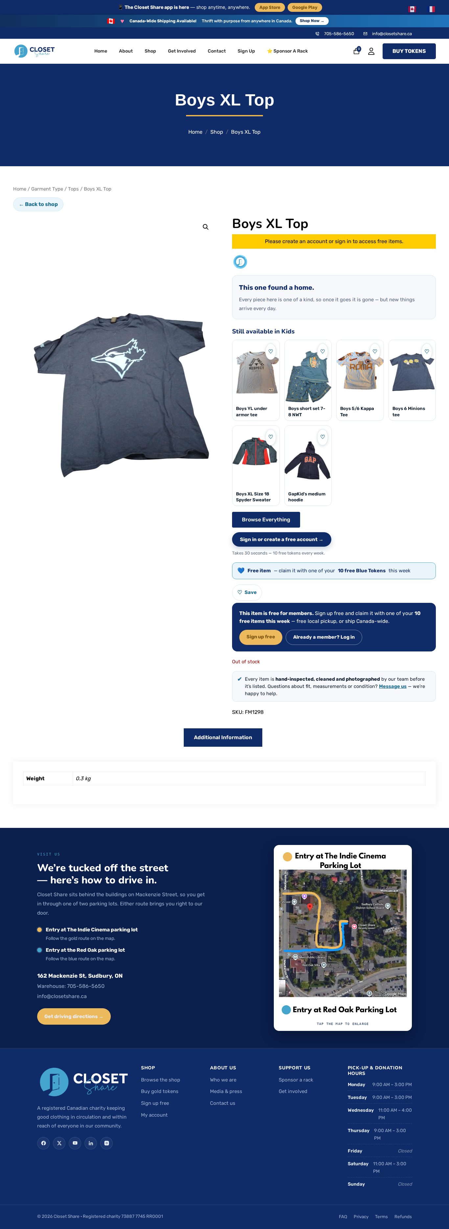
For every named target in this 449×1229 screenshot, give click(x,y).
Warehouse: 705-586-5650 (71, 986)
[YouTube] (75, 1143)
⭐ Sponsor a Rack (287, 51)
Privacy (361, 1216)
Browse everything (266, 519)
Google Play (305, 7)
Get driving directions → (74, 1016)
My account (154, 1115)
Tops (73, 189)
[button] (206, 227)
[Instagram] (106, 1143)
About (126, 51)
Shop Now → (312, 20)
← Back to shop (38, 204)
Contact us (222, 1103)
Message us (393, 686)
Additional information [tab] (223, 737)
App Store (269, 7)
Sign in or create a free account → (281, 539)
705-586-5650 (339, 33)
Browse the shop (160, 1080)
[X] (59, 1143)
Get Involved (182, 51)
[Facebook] (43, 1143)
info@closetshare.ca (392, 33)
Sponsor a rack (296, 1080)
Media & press (226, 1091)
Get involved (293, 1091)
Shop (150, 51)
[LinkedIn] (90, 1143)
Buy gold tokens (159, 1091)
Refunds (403, 1216)
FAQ (343, 1216)
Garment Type (47, 189)
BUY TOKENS (409, 51)
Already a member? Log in (324, 637)
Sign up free (261, 637)
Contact (217, 51)
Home (100, 51)
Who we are (223, 1080)
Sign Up (246, 51)
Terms (381, 1216)
